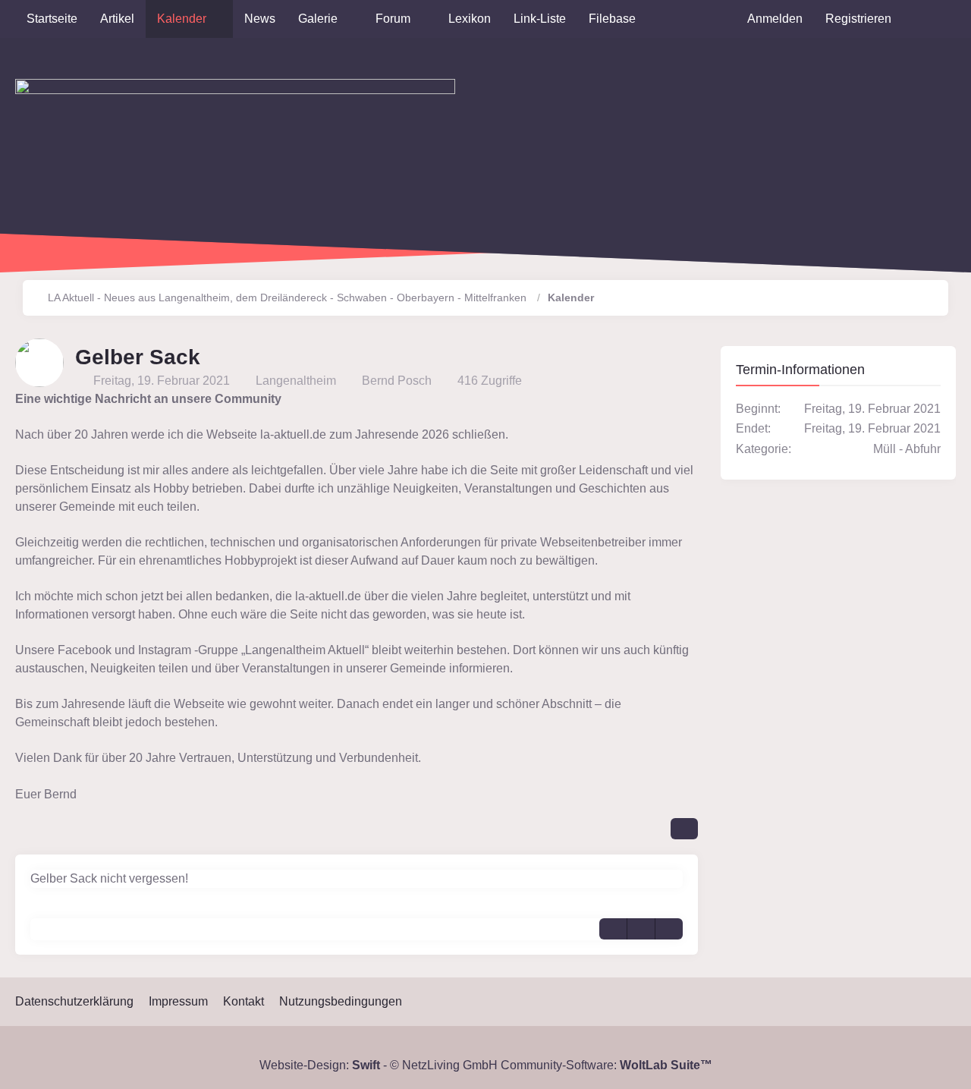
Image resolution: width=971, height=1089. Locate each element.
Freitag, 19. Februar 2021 (161, 380)
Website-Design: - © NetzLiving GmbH (378, 1065)
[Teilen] (684, 828)
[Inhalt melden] (641, 928)
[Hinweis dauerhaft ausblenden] (690, 399)
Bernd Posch (397, 380)
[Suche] (929, 19)
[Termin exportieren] (669, 928)
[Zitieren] (613, 928)
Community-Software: (606, 1065)
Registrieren (858, 18)
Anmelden (775, 18)
